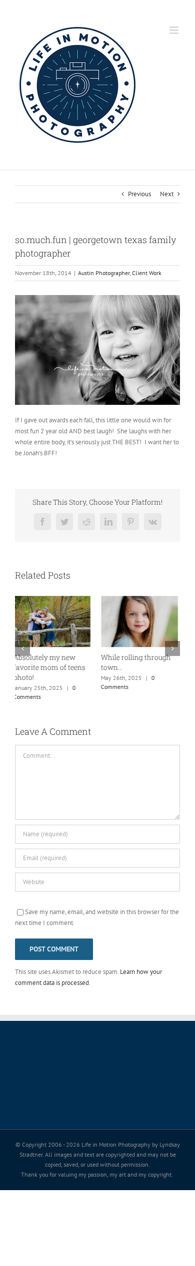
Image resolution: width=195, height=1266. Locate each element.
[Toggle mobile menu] (175, 30)
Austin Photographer (104, 273)
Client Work (147, 273)
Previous (139, 194)
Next (167, 194)
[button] (22, 643)
